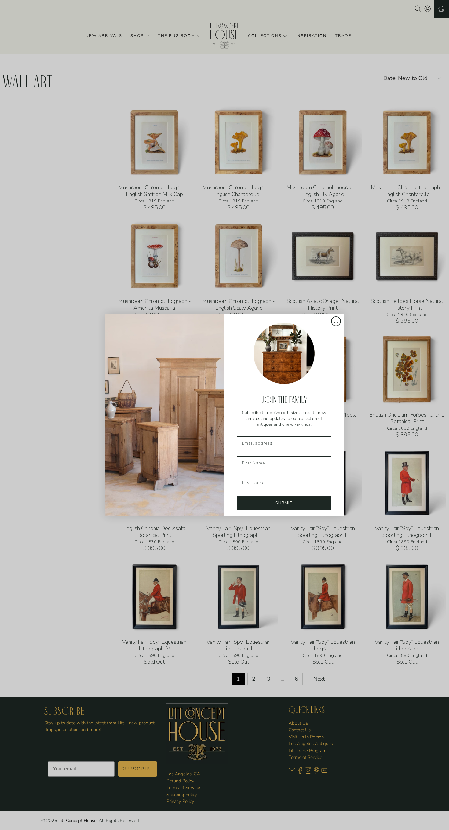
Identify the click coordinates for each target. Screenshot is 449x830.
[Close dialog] (336, 321)
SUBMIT (284, 503)
